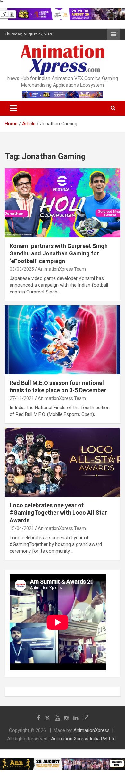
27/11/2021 (22, 398)
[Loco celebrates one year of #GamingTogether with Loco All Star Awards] (62, 462)
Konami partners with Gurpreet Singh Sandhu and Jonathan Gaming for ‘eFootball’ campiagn (59, 253)
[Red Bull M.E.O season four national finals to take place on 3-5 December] (62, 339)
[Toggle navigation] (13, 108)
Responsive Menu (113, 34)
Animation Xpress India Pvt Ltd (83, 739)
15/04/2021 (22, 528)
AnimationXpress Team (62, 269)
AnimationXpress (91, 730)
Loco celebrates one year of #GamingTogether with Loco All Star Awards (58, 513)
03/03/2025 (22, 269)
